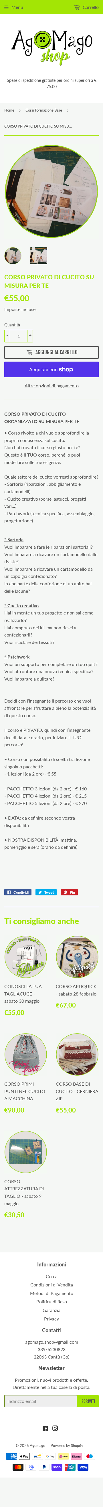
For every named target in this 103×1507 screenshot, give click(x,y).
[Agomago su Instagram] (55, 1428)
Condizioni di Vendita (51, 1284)
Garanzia (51, 1310)
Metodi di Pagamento (51, 1293)
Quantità (12, 324)
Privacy (51, 1318)
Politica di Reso (51, 1301)
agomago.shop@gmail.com (51, 1342)
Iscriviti (87, 1401)
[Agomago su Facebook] (45, 1428)
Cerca (52, 1276)
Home (9, 110)
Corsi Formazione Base (43, 110)
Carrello (90, 7)
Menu (17, 7)
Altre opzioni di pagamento (52, 385)
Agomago (37, 1445)
